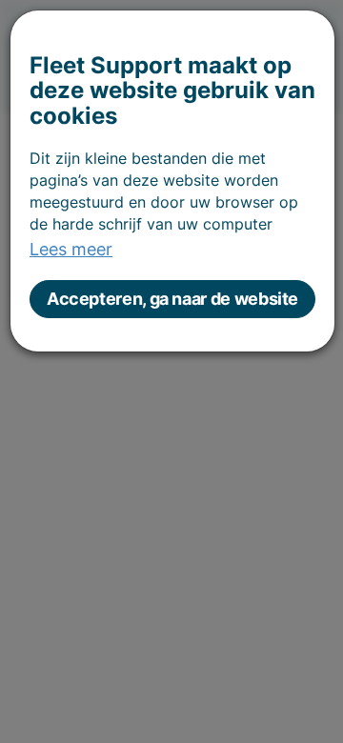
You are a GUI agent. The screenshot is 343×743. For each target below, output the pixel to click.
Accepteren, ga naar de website (172, 299)
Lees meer (71, 249)
